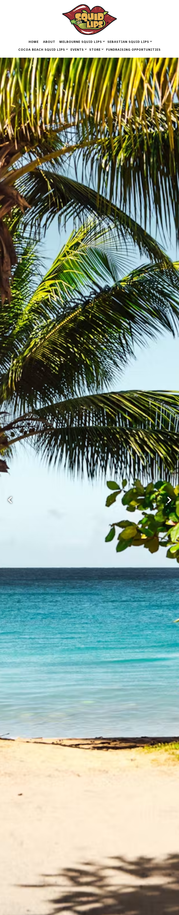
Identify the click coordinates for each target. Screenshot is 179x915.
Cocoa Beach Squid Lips (42, 49)
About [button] (49, 41)
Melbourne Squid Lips (81, 41)
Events (77, 49)
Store (95, 49)
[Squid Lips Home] (89, 18)
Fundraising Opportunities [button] (133, 49)
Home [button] (34, 41)
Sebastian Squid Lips (129, 41)
